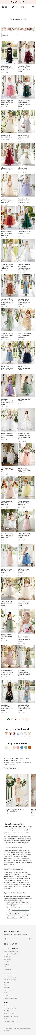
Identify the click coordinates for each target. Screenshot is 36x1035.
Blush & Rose (7, 956)
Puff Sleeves (7, 961)
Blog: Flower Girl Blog (10, 1008)
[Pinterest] (7, 944)
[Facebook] (5, 944)
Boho (5, 967)
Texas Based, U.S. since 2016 (11, 1021)
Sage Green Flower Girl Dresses (20, 910)
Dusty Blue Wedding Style (11, 951)
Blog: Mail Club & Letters (11, 1016)
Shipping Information (10, 977)
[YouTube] (16, 944)
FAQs (5, 985)
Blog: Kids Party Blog (9, 1011)
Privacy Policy (8, 987)
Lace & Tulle (7, 959)
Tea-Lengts (7, 964)
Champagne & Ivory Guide (11, 954)
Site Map (6, 993)
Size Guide (7, 982)
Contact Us (7, 995)
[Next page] (27, 719)
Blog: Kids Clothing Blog (10, 1013)
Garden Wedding (8, 969)
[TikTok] (13, 944)
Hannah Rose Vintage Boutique (17, 1028)
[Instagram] (10, 944)
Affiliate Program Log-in (10, 998)
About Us (6, 1005)
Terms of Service (8, 990)
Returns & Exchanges (10, 979)
